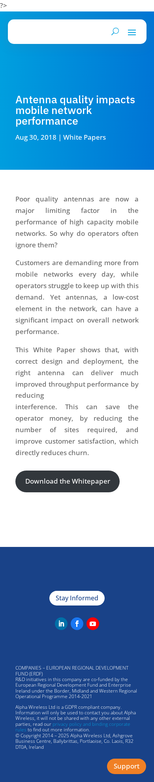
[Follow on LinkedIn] (61, 623)
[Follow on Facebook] (77, 623)
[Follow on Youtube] (92, 623)
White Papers (84, 136)
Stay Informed (77, 598)
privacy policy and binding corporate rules (72, 727)
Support (126, 766)
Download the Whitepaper (67, 481)
